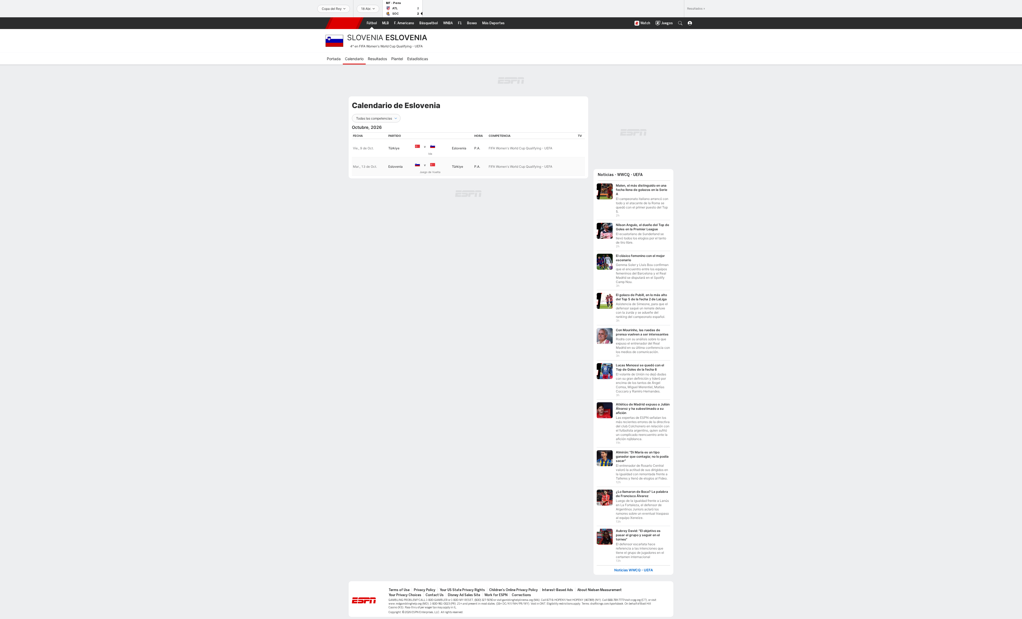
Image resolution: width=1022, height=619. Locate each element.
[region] (468, 154)
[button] (680, 23)
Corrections (521, 592)
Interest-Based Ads (557, 587)
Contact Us (435, 592)
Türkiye (393, 148)
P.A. (477, 148)
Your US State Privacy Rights (462, 587)
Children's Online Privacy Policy (513, 587)
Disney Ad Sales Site (464, 592)
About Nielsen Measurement (599, 587)
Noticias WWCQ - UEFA (633, 567)
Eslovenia (459, 148)
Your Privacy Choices (405, 592)
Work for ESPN (496, 592)
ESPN (344, 23)
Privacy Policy (424, 587)
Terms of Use (399, 587)
